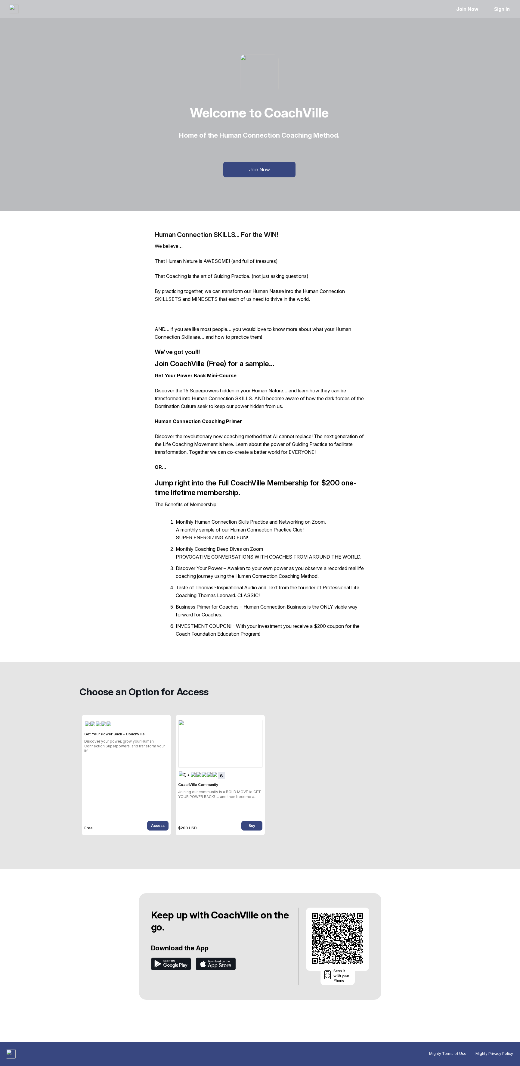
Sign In (502, 9)
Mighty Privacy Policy (494, 1053)
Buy (252, 825)
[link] (126, 775)
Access (158, 825)
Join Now (467, 9)
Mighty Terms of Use (447, 1053)
